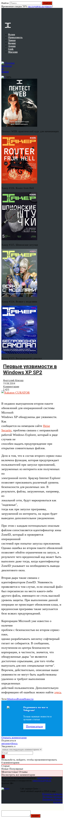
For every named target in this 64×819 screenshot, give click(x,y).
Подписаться (34, 726)
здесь (57, 692)
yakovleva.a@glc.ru (42, 780)
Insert (35, 816)
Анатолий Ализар (13, 380)
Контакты (58, 802)
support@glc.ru (44, 777)
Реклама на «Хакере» (52, 799)
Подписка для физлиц (52, 794)
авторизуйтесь (9, 743)
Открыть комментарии (14, 737)
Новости (28, 699)
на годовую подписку (40, 6)
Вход (60, 4)
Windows (12, 699)
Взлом (20, 699)
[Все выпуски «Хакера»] (1, 57)
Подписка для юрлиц (53, 796)
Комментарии (11, 386)
